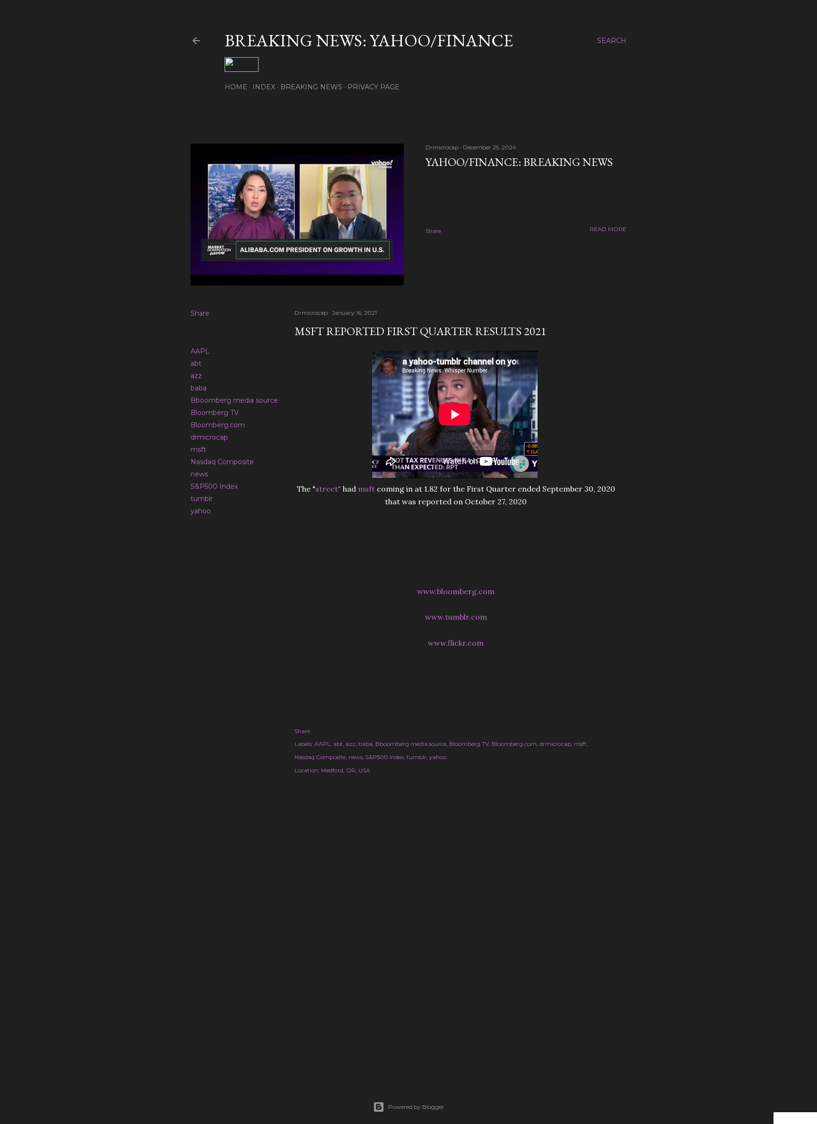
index (263, 87)
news (199, 474)
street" (328, 488)
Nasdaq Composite (222, 462)
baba (199, 388)
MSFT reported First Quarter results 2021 (421, 331)
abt (196, 363)
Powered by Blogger (416, 1106)
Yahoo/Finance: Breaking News (519, 162)
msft (198, 449)
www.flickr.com (456, 643)
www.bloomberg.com (456, 591)
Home (236, 87)
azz (196, 376)
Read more (608, 229)
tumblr (202, 498)
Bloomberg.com (218, 425)
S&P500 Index (214, 486)
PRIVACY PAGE (374, 87)
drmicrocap (209, 437)
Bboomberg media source (234, 400)
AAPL (200, 351)
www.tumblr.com (456, 617)
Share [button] (433, 230)
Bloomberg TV (215, 412)
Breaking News (311, 87)
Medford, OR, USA (345, 770)
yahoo (201, 511)
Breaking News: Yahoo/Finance (369, 40)
